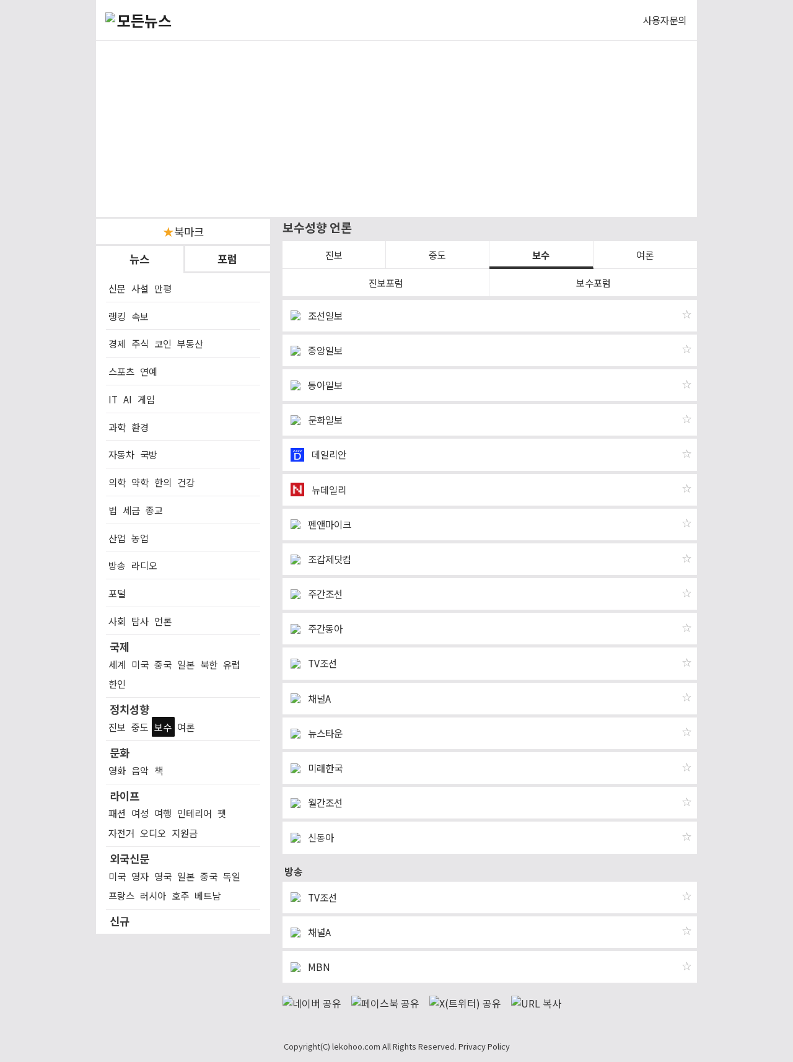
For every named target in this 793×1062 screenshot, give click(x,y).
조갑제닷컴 (328, 559)
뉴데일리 (327, 490)
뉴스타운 (324, 733)
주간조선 (324, 594)
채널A (318, 698)
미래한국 (324, 768)
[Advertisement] (396, 129)
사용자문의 (664, 20)
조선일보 (324, 316)
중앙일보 (324, 350)
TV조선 (321, 663)
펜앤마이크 (328, 524)
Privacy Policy (484, 1046)
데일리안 (327, 454)
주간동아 (324, 628)
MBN (317, 967)
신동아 (319, 837)
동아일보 (324, 385)
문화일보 (324, 420)
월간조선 (324, 803)
